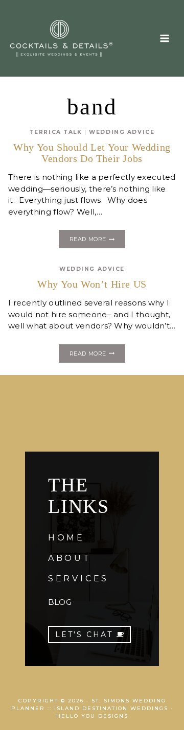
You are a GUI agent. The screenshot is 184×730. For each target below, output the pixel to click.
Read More (97, 240)
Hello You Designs (92, 716)
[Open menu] (164, 38)
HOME (66, 538)
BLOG (60, 602)
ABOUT (69, 558)
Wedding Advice (121, 132)
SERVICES (78, 578)
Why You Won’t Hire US (92, 284)
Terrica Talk (56, 132)
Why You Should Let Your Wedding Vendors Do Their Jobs (92, 153)
